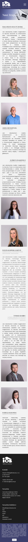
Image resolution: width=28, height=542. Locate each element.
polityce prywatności (14, 535)
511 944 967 (10, 480)
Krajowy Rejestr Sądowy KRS (9, 494)
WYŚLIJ (14, 539)
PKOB (3, 513)
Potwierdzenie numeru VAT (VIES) (11, 496)
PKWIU (4, 512)
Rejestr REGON (6, 497)
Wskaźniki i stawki (7, 519)
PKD (3, 510)
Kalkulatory (5, 517)
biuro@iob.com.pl (11, 481)
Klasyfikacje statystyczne (9, 508)
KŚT (3, 515)
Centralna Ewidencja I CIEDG (10, 492)
